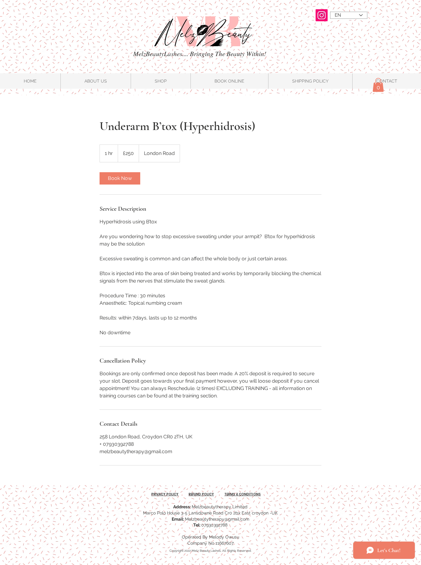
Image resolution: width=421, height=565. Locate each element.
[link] (120, 178)
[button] (378, 85)
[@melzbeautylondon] (322, 15)
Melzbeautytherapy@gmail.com (217, 519)
